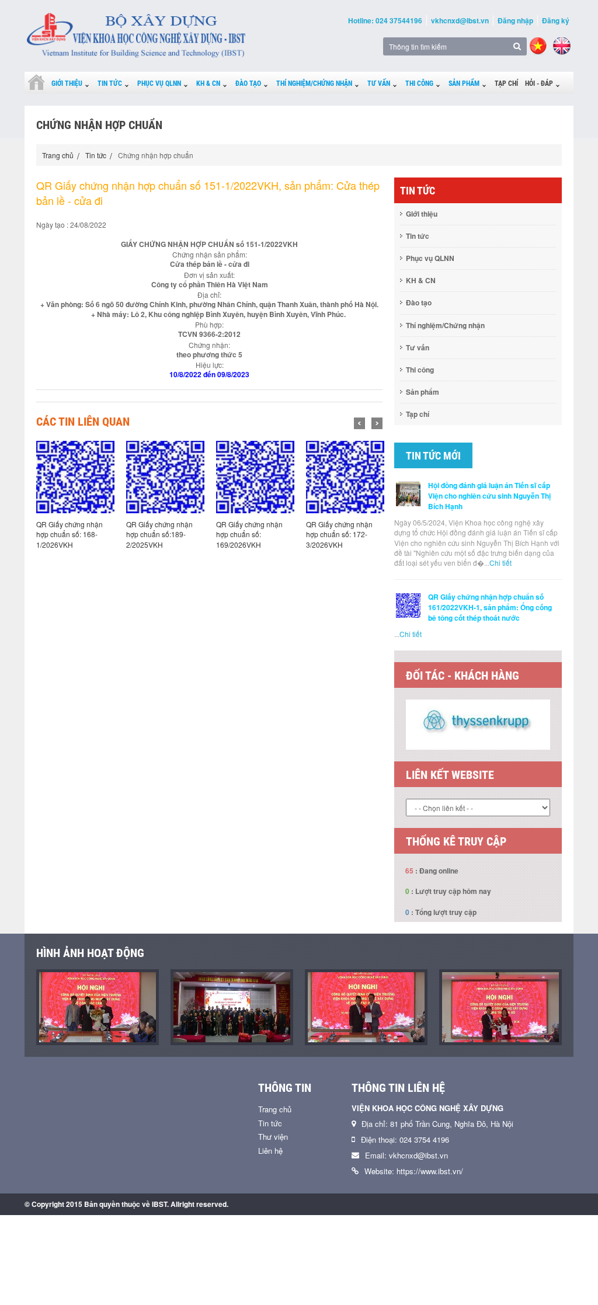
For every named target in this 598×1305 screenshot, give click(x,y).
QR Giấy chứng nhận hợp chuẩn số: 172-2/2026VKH (339, 534)
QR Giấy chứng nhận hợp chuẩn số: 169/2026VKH (159, 534)
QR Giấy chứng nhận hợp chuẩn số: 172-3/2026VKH (249, 534)
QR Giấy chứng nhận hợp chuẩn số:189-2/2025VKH (69, 534)
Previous (359, 423)
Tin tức (110, 83)
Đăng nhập (515, 20)
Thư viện (273, 1136)
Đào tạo (248, 83)
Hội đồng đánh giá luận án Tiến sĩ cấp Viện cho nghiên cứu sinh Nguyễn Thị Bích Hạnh (489, 495)
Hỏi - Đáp (539, 83)
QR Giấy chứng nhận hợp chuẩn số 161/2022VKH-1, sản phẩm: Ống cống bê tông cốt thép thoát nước (490, 607)
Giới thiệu (66, 83)
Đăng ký (555, 20)
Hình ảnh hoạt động (90, 953)
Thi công (419, 83)
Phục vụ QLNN (159, 83)
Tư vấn (378, 83)
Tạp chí (506, 83)
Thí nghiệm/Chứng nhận (314, 83)
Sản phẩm (463, 83)
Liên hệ (270, 1150)
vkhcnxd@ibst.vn (460, 20)
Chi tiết (500, 563)
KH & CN (208, 83)
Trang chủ (58, 155)
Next (377, 423)
